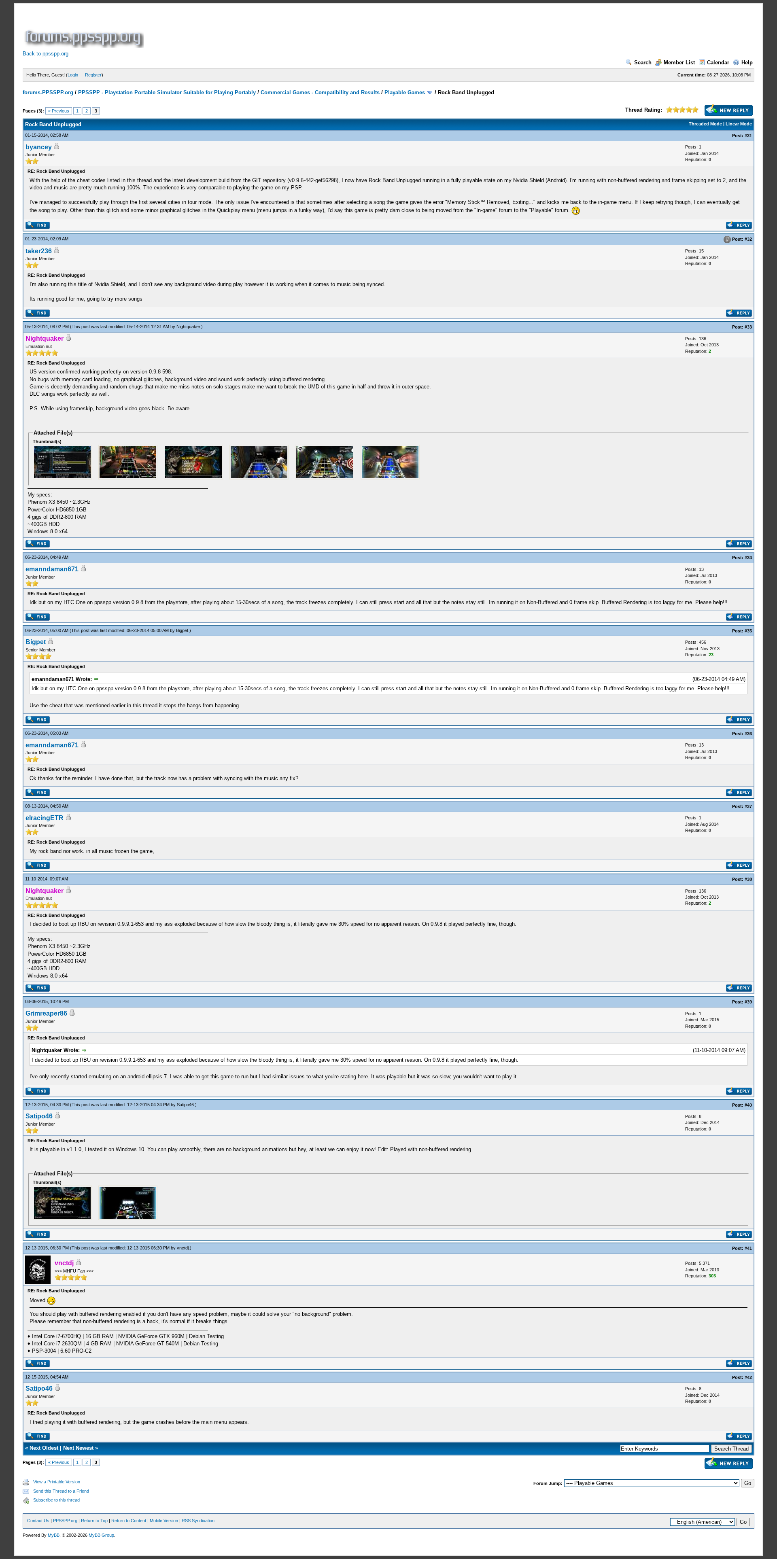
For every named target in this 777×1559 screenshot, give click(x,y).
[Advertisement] (293, 30)
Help (747, 62)
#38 (748, 879)
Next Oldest (44, 1448)
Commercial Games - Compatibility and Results (320, 92)
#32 (748, 239)
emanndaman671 (52, 569)
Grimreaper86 (46, 1013)
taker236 (38, 251)
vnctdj (183, 1247)
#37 (748, 806)
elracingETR (44, 817)
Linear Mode (739, 123)
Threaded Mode (705, 123)
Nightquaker (188, 326)
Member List (679, 62)
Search (643, 62)
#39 (748, 1001)
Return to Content (128, 1520)
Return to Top (94, 1520)
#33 (748, 327)
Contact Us (38, 1520)
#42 (748, 1377)
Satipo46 (185, 1104)
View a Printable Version (56, 1481)
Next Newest (78, 1448)
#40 (748, 1105)
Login (73, 74)
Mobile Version (164, 1520)
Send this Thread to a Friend (61, 1491)
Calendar (718, 62)
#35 (748, 630)
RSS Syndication (198, 1520)
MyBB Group (101, 1535)
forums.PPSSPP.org (48, 92)
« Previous (58, 110)
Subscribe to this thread (56, 1499)
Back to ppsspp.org (45, 54)
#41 (748, 1248)
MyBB (53, 1535)
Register (93, 74)
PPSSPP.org (65, 1520)
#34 (748, 557)
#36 (748, 733)
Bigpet (182, 630)
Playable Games (404, 92)
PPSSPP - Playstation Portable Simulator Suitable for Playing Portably (167, 92)
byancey (38, 147)
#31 (748, 135)
